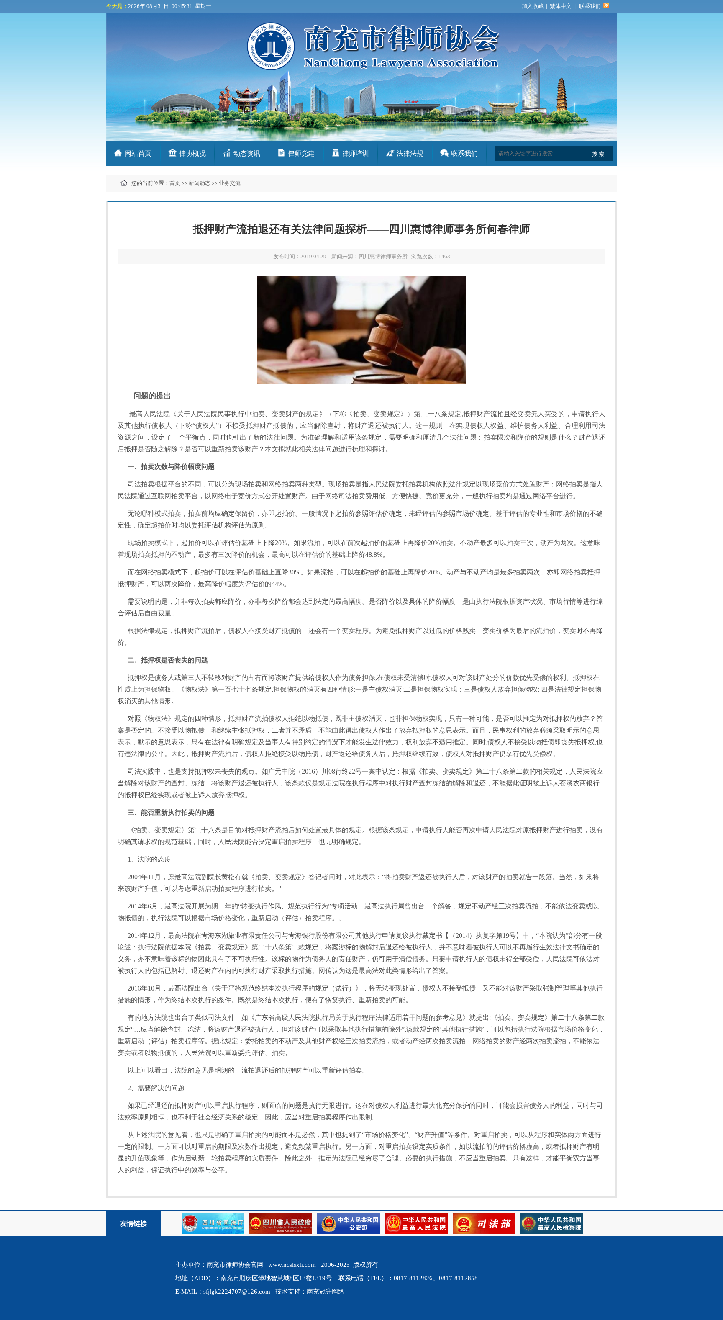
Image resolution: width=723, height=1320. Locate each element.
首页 (174, 183)
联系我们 (590, 6)
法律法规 (410, 153)
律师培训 (355, 153)
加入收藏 (533, 6)
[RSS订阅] (606, 6)
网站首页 (138, 153)
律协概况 (192, 153)
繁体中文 (561, 6)
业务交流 (230, 183)
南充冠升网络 (325, 1291)
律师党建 (301, 153)
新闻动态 (199, 183)
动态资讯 (246, 153)
